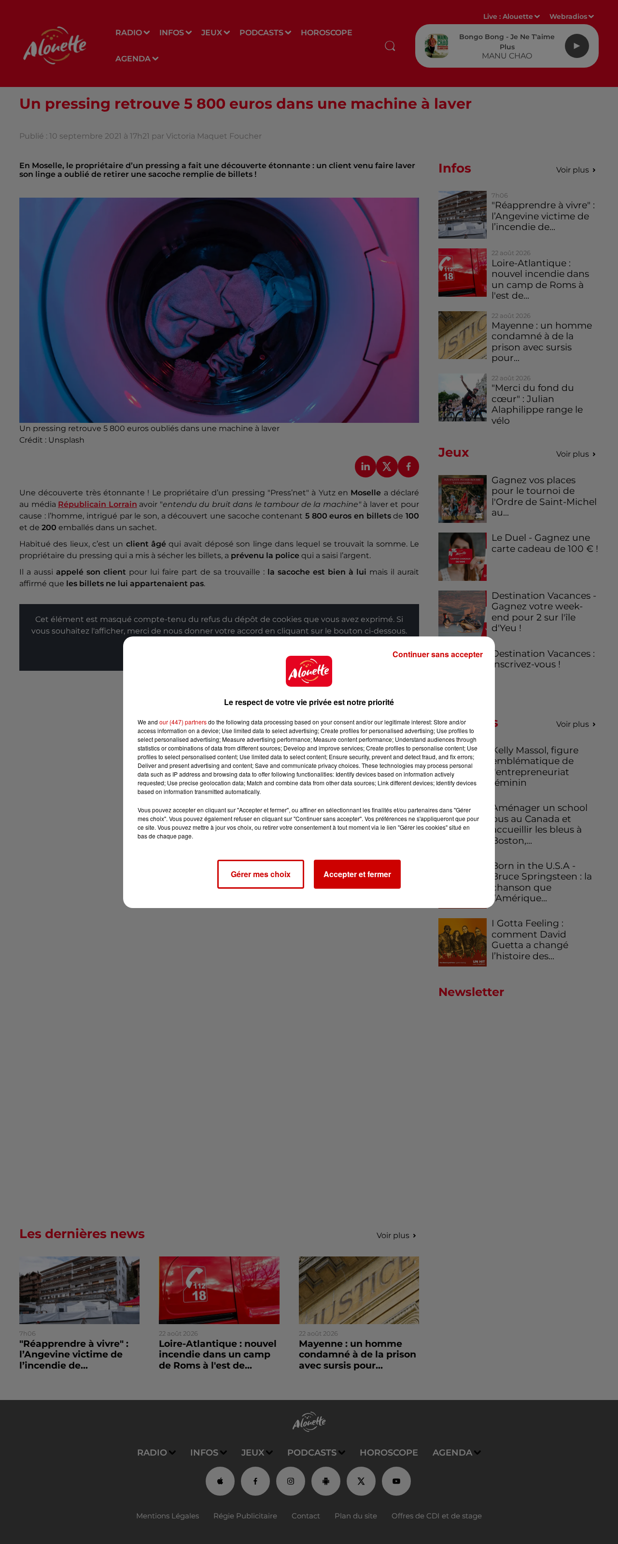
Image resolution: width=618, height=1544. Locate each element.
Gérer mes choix (261, 874)
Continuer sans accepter (438, 654)
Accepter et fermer (357, 874)
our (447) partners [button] (183, 722)
